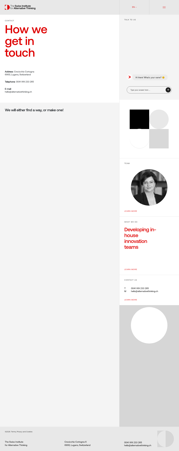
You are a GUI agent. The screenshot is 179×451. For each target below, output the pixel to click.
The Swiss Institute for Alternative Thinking (16, 444)
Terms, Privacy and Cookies (21, 432)
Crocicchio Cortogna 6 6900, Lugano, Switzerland (77, 444)
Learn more (130, 300)
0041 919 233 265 (136, 289)
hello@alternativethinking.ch (141, 291)
